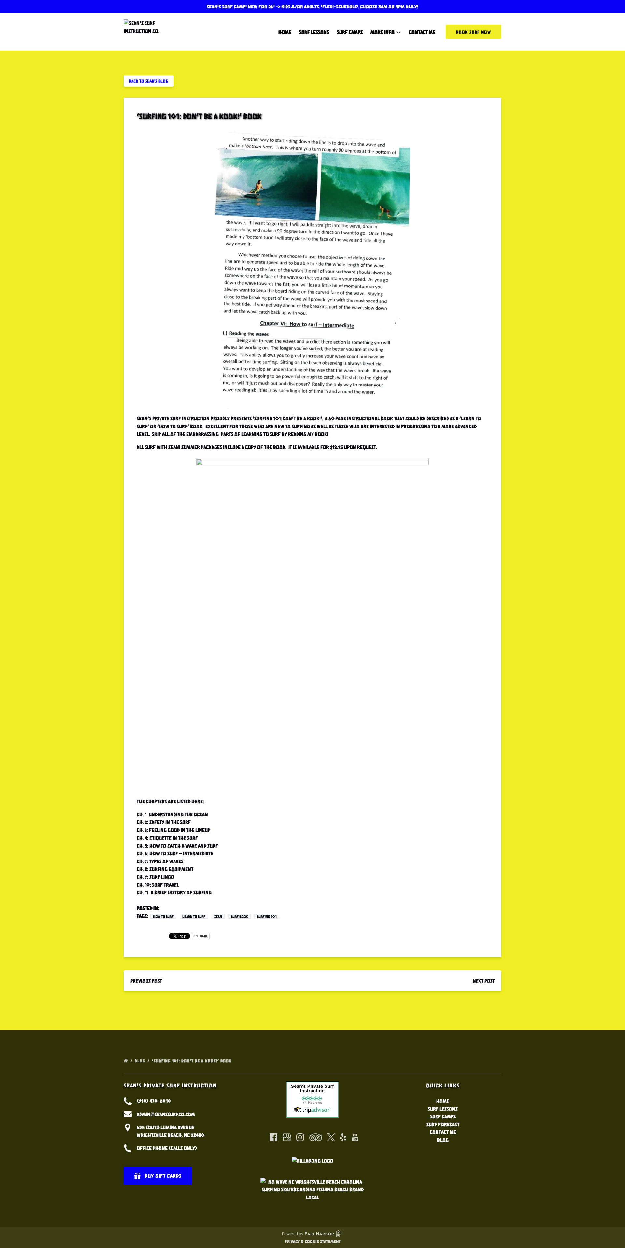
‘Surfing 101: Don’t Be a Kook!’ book (192, 1060)
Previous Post (146, 980)
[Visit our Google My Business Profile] (287, 1137)
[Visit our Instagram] (300, 1137)
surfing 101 (267, 916)
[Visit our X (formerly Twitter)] (331, 1137)
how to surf (163, 916)
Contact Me (422, 31)
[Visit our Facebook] (273, 1137)
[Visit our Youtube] (355, 1137)
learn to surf (193, 916)
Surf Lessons (314, 31)
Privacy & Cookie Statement (312, 1241)
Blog (140, 1060)
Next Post (484, 980)
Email (203, 936)
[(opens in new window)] (312, 1085)
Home (284, 31)
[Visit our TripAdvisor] (315, 1137)
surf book (239, 916)
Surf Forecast (442, 1124)
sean (218, 916)
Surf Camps (350, 31)
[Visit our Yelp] (343, 1137)
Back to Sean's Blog (148, 81)
